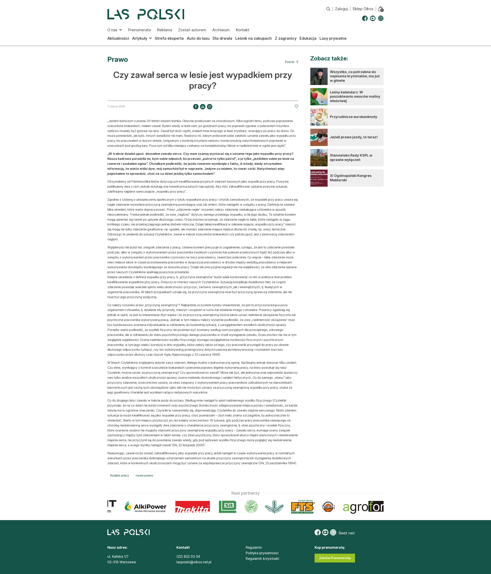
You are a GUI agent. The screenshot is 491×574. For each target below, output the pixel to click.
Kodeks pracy (119, 475)
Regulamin (254, 547)
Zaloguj (341, 9)
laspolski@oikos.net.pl (193, 562)
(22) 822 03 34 (188, 556)
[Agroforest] (372, 507)
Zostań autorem (192, 30)
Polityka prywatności (262, 553)
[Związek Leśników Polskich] (246, 507)
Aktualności (118, 38)
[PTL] (269, 507)
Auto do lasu (198, 38)
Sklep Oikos (363, 9)
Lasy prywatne (333, 38)
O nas (112, 30)
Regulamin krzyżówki (262, 559)
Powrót (290, 62)
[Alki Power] (141, 507)
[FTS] (298, 507)
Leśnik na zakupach (253, 38)
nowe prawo (144, 475)
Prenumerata (139, 30)
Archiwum (221, 30)
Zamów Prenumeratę (334, 558)
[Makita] (188, 507)
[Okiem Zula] (324, 507)
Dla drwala (222, 38)
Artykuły (139, 38)
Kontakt (242, 30)
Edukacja (308, 38)
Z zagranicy (286, 38)
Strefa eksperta (169, 38)
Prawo (117, 59)
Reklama (164, 30)
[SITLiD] (223, 507)
